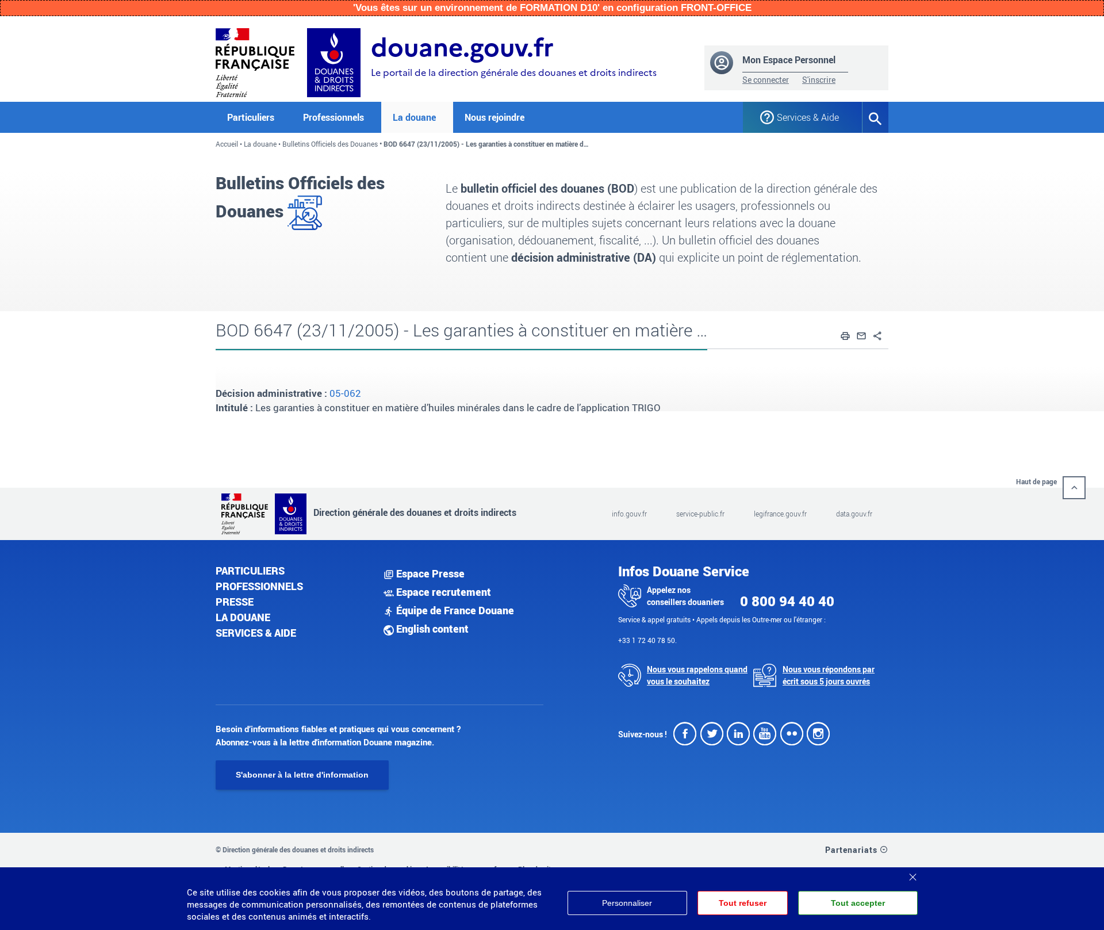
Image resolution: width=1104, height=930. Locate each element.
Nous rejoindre (494, 117)
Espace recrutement (442, 592)
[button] (845, 334)
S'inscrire (818, 79)
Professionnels (259, 586)
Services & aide (256, 633)
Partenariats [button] (852, 849)
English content (431, 629)
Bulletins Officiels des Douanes (330, 143)
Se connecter (765, 79)
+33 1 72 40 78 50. (647, 640)
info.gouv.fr (629, 513)
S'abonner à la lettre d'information (302, 774)
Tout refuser (742, 903)
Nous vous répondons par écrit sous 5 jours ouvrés (829, 675)
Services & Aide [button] (808, 117)
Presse (235, 601)
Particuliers (250, 570)
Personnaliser (627, 903)
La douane (260, 143)
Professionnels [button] (333, 117)
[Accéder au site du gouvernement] (255, 61)
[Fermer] (912, 873)
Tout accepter (858, 903)
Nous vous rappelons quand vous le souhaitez (697, 675)
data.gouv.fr (854, 513)
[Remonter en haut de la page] (1074, 487)
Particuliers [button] (250, 117)
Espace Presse (429, 573)
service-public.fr (700, 513)
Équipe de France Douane (454, 610)
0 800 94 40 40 (787, 601)
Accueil (227, 143)
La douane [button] (414, 117)
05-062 (345, 393)
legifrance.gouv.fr (780, 513)
